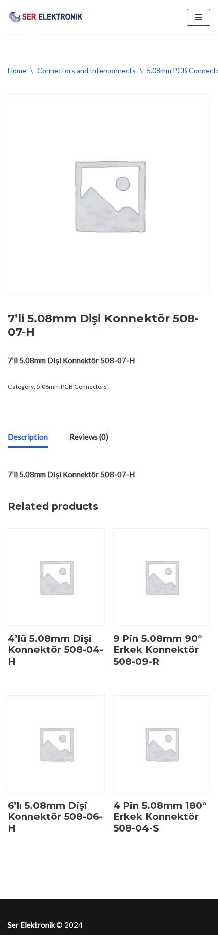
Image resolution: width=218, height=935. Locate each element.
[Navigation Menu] (198, 17)
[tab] (28, 437)
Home (17, 70)
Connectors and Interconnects (86, 70)
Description (28, 436)
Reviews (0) (88, 436)
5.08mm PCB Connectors (72, 386)
